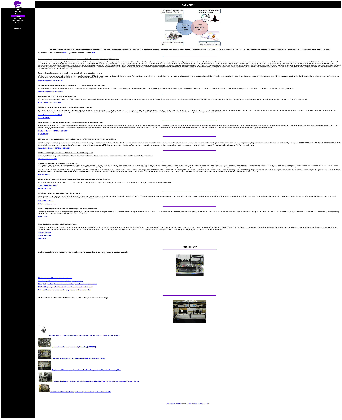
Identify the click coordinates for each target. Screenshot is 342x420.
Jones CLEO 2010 (44, 118)
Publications (190, 403)
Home (168, 403)
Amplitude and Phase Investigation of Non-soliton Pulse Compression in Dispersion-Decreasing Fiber (86, 370)
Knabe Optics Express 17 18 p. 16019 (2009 (54, 148)
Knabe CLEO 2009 (44, 188)
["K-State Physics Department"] (18, 8)
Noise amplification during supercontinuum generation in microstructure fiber (64, 290)
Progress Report (43, 174)
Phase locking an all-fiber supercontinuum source (55, 278)
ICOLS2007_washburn (45, 201)
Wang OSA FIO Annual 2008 (47, 159)
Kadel (40, 102)
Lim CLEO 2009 (43, 134)
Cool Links (206, 403)
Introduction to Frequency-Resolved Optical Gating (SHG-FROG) (74, 347)
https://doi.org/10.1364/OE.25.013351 (50, 80)
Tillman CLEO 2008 (44, 232)
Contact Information (198, 403)
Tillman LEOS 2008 (44, 235)
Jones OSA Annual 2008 (47, 185)
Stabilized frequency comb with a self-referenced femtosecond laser (65, 287)
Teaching (178, 403)
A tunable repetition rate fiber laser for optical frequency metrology (60, 281)
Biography (172, 403)
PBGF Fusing (42, 216)
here (64, 53)
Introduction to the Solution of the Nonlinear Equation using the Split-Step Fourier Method (84, 335)
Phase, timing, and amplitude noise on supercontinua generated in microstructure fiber (67, 284)
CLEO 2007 (42, 238)
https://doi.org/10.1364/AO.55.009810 (50, 91)
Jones (40, 115)
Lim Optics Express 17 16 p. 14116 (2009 (53, 131)
